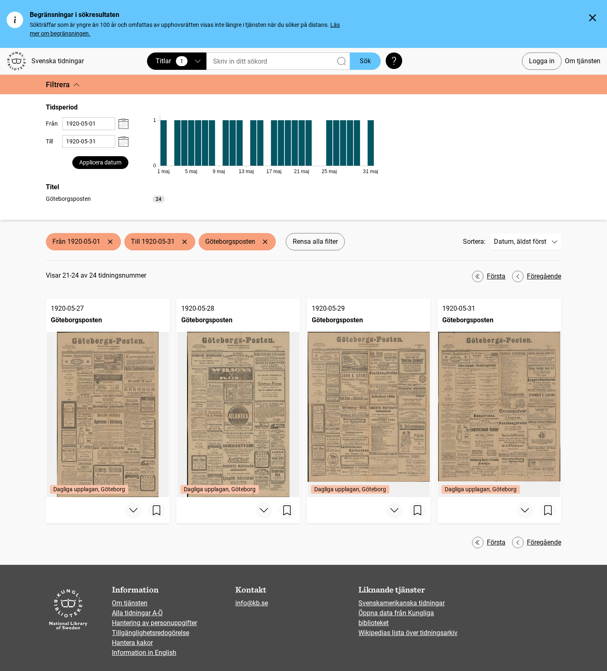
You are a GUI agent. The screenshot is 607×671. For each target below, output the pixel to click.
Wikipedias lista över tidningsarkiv (408, 633)
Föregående (544, 276)
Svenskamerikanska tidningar (401, 603)
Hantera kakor (132, 643)
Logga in (542, 61)
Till (49, 141)
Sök (365, 61)
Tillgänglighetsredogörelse (150, 633)
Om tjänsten (582, 61)
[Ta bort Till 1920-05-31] (184, 241)
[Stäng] (592, 18)
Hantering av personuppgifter (154, 623)
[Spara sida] (156, 510)
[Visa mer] (133, 510)
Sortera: (474, 241)
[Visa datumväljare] (123, 124)
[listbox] (105, 198)
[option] (105, 199)
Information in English (144, 653)
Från (52, 123)
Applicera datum (100, 162)
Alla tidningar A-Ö (137, 613)
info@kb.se (251, 603)
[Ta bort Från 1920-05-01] (110, 241)
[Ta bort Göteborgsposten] (265, 241)
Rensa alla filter (315, 241)
